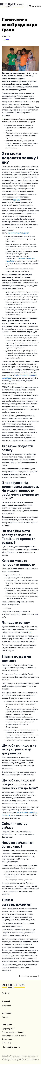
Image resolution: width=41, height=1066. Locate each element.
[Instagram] (9, 993)
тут (30, 632)
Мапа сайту (6, 1043)
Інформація (6, 1005)
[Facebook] (2, 993)
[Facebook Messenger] (6, 993)
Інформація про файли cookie (14, 1036)
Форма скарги (7, 1039)
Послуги (5, 1017)
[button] (20, 1047)
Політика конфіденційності (12, 1032)
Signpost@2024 (8, 1029)
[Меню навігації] (26, 6)
